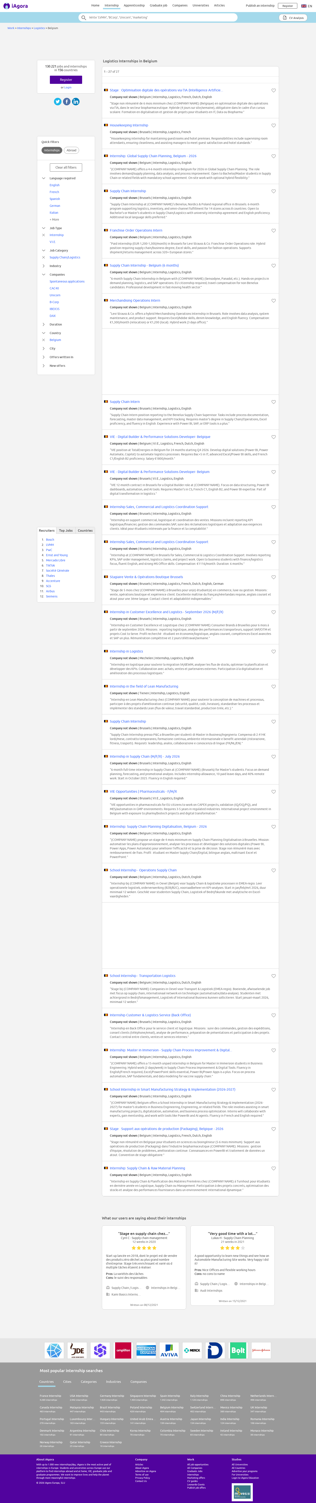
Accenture (53, 581)
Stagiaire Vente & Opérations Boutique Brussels (146, 577)
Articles (219, 5)
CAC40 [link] (54, 288)
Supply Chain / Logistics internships (127, 1288)
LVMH (50, 545)
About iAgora (142, 1467)
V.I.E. (53, 242)
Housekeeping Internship (129, 125)
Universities (201, 5)
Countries (46, 1381)
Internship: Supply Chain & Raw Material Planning (147, 1168)
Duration (56, 324)
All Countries (238, 1467)
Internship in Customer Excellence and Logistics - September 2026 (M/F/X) (166, 612)
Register (66, 79)
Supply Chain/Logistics (65, 257)
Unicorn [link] (55, 295)
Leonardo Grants (196, 1484)
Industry (55, 266)
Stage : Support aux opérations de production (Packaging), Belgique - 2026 (166, 1129)
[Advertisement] (158, 46)
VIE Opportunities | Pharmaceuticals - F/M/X (143, 791)
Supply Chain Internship (128, 191)
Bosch (50, 539)
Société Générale (57, 570)
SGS (48, 586)
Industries (113, 1381)
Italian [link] (54, 212)
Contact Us (141, 1481)
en (309, 6)
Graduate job (158, 5)
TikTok (50, 565)
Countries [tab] (85, 530)
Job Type (56, 228)
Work (11, 28)
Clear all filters (66, 167)
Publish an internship (260, 5)
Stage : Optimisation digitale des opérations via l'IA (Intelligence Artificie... (166, 90)
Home (95, 5)
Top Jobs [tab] (66, 530)
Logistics (39, 28)
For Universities (240, 1474)
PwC (49, 550)
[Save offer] (273, 90)
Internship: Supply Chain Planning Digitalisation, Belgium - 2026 (158, 826)
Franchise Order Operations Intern (136, 230)
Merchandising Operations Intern (135, 300)
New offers (57, 365)
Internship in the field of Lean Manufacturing (144, 686)
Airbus (50, 591)
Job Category (59, 250)
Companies (179, 5)
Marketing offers (196, 1477)
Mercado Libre (55, 560)
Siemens (51, 596)
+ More (54, 219)
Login (67, 87)
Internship (112, 5)
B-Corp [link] (54, 302)
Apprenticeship (134, 5)
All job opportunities (198, 1464)
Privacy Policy (142, 1477)
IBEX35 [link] (55, 309)
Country (55, 333)
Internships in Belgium (166, 1288)
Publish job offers (196, 1487)
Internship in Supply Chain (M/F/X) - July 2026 (145, 756)
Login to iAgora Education (245, 1477)
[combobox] (158, 17)
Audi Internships (211, 1290)
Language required (62, 178)
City (52, 348)
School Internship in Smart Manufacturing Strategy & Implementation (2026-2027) (172, 1089)
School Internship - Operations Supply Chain (143, 870)
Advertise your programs (245, 1471)
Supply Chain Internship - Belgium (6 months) (144, 265)
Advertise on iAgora (145, 1471)
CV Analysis (296, 18)
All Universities (240, 1464)
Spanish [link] (55, 199)
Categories (89, 1381)
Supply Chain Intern (125, 402)
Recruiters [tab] (47, 530)
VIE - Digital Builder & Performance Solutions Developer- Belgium (160, 472)
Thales (50, 575)
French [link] (54, 192)
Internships (24, 28)
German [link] (55, 205)
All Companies (194, 1467)
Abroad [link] (71, 150)
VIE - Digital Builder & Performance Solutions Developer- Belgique (160, 437)
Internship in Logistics (126, 651)
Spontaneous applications (67, 281)
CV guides (192, 1481)
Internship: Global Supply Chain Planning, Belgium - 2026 (153, 156)
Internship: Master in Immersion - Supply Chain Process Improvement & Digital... (171, 1050)
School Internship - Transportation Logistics (142, 976)
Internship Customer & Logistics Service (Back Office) (150, 1015)
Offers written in (61, 357)
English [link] (55, 185)
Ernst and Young (57, 555)
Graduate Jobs (194, 1471)
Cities (67, 1381)
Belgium (55, 340)
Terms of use (142, 1474)
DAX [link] (53, 316)
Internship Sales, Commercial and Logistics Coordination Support (159, 507)
